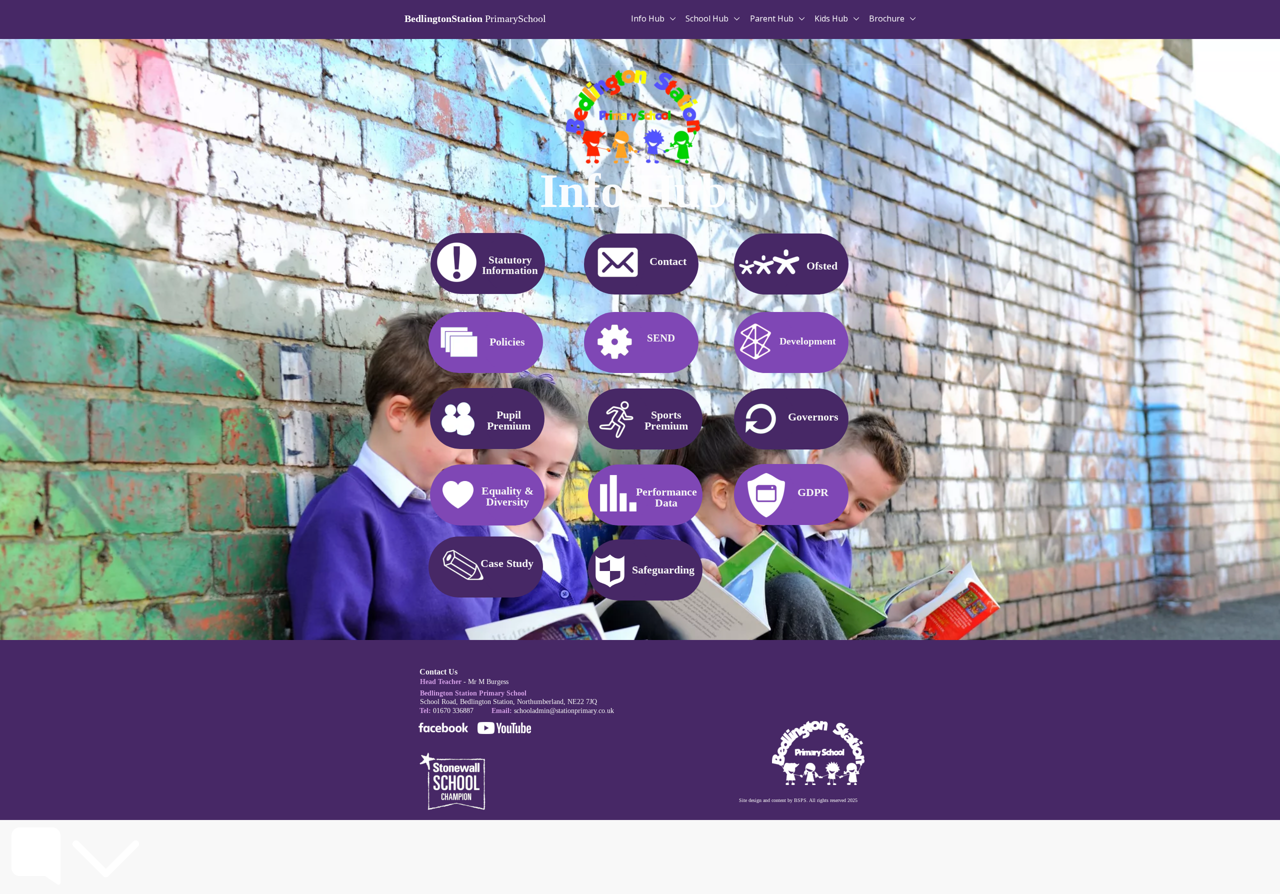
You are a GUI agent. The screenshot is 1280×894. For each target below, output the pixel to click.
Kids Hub (832, 18)
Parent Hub (773, 18)
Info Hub (648, 18)
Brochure (887, 18)
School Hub (708, 18)
